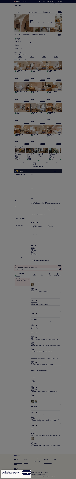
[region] (16, 474)
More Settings (26, 475)
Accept (26, 471)
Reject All (26, 473)
